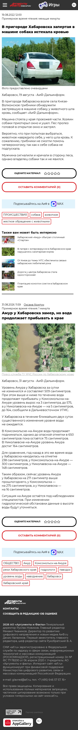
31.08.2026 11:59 (11, 304)
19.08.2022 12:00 (12, 14)
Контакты (11, 608)
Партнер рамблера (34, 712)
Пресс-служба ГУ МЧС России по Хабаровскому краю (38, 374)
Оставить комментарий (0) (39, 187)
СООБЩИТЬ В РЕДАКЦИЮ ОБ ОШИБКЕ (30, 613)
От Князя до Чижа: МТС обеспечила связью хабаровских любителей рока (41, 262)
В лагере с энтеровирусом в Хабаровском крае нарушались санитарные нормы (44, 250)
